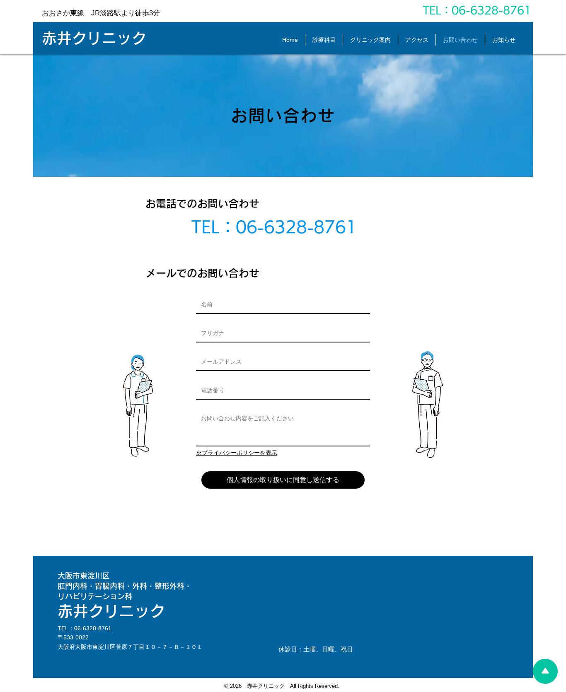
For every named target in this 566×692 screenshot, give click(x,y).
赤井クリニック (94, 38)
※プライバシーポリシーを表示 (236, 452)
